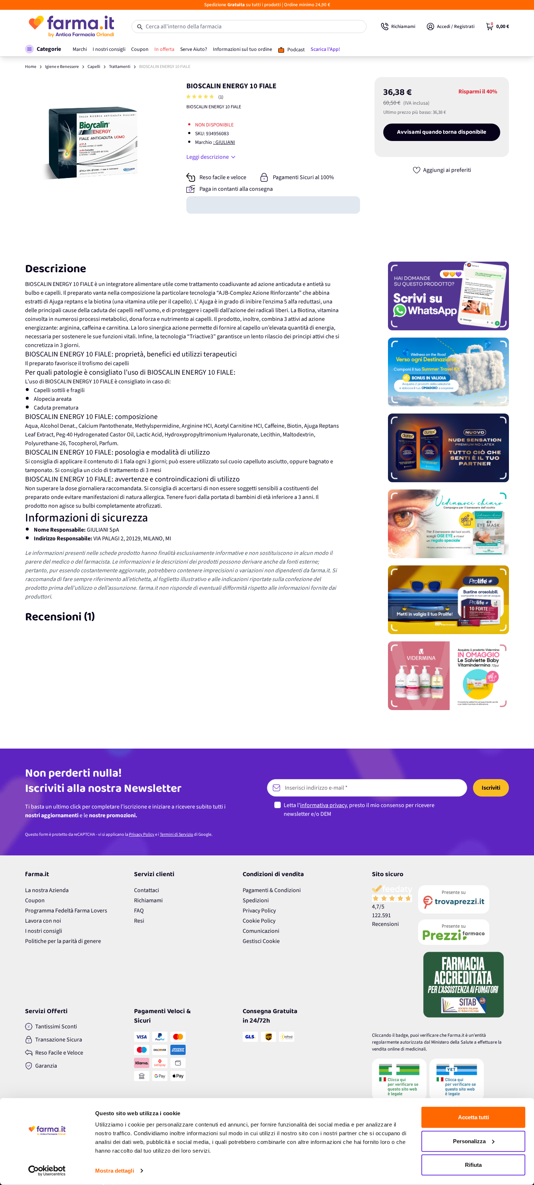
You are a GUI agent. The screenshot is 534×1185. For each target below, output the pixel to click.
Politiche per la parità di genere (63, 941)
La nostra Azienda (47, 890)
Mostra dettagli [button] (114, 1171)
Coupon (35, 900)
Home (30, 67)
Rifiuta (473, 1165)
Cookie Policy (259, 921)
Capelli (94, 67)
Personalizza (469, 1141)
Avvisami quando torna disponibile (441, 132)
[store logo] (71, 26)
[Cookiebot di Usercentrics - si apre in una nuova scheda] (47, 1170)
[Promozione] (448, 296)
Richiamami (148, 900)
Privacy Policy (141, 834)
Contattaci (146, 890)
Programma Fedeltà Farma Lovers (66, 911)
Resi (139, 921)
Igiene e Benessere (62, 67)
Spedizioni (256, 900)
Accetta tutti (473, 1117)
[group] (200, 97)
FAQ (139, 911)
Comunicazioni (261, 931)
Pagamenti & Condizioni (272, 890)
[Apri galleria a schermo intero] (93, 145)
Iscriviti (491, 788)
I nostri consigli (43, 931)
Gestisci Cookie (261, 941)
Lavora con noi (43, 921)
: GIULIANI (224, 142)
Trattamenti (119, 67)
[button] (43, 49)
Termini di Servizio (176, 834)
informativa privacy (323, 805)
